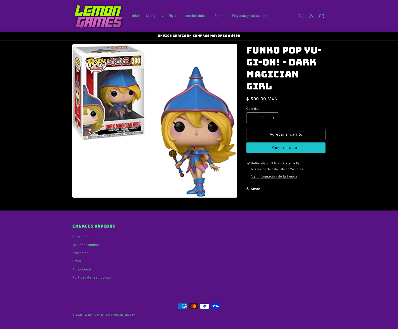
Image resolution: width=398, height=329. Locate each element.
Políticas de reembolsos (91, 277)
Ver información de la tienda (274, 176)
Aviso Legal (81, 269)
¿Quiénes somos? (86, 245)
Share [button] (255, 189)
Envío (76, 261)
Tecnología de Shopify (119, 314)
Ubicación (80, 253)
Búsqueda (80, 237)
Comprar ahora (286, 147)
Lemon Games (94, 314)
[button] (154, 16)
